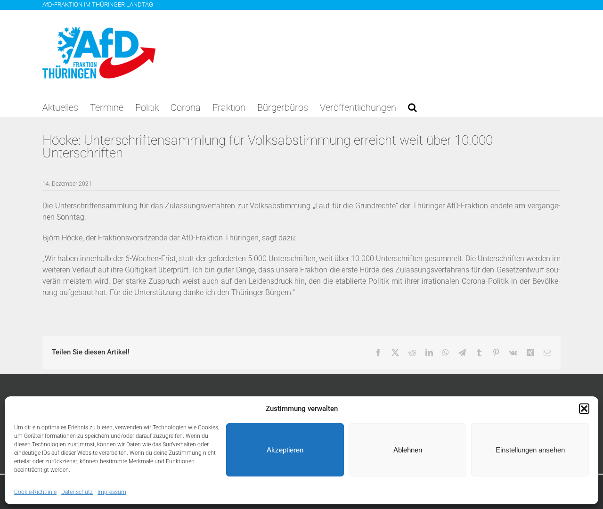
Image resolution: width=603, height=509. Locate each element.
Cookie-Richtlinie (35, 492)
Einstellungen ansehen (530, 450)
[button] (584, 408)
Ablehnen (407, 450)
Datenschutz (77, 492)
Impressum (112, 492)
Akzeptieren (285, 450)
